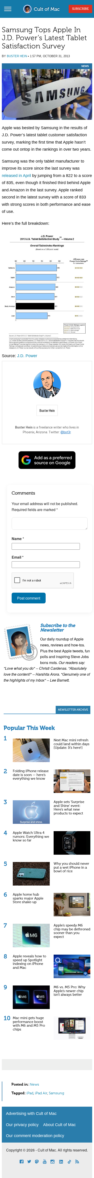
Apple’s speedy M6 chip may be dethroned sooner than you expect (72, 931)
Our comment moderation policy (35, 1135)
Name (18, 538)
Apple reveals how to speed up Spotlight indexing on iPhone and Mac (29, 962)
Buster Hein (17, 56)
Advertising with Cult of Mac (31, 1113)
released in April (16, 175)
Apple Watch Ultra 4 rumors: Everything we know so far (31, 836)
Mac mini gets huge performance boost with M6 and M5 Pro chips (29, 1023)
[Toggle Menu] (7, 9)
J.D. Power (27, 355)
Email (18, 557)
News (85, 66)
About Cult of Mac (59, 1124)
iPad (29, 1093)
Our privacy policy (22, 1124)
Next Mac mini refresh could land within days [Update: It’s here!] (71, 744)
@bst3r (65, 432)
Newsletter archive (73, 710)
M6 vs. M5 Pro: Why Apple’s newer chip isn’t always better (69, 990)
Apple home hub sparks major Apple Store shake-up (28, 898)
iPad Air (41, 1093)
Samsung (56, 1093)
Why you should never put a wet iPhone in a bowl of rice (71, 867)
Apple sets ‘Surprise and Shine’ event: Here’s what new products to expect (69, 807)
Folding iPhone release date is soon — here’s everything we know (31, 774)
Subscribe (80, 9)
